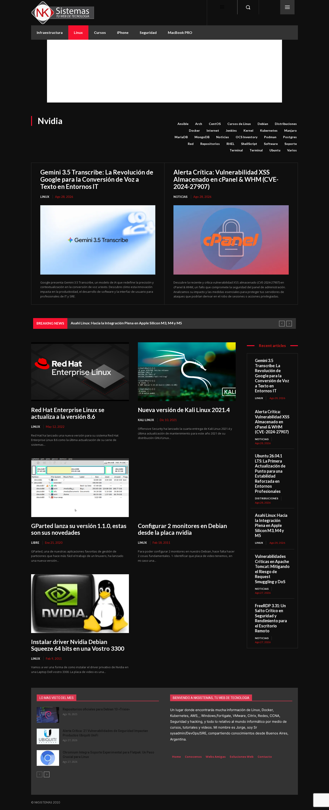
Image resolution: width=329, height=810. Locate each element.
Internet (213, 130)
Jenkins (231, 130)
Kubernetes (269, 130)
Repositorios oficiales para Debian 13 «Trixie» (96, 709)
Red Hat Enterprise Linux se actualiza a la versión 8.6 (67, 413)
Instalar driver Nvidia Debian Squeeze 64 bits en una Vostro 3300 (77, 645)
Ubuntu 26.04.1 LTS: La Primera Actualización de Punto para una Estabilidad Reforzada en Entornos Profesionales (270, 473)
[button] (248, 7)
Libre (35, 542)
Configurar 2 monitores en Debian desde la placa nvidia (182, 529)
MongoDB (201, 137)
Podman (270, 137)
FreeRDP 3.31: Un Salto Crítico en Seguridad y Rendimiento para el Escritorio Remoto (271, 618)
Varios (292, 150)
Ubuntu (274, 150)
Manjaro (290, 130)
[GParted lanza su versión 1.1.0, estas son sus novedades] (80, 487)
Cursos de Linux (239, 124)
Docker (194, 130)
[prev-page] (39, 774)
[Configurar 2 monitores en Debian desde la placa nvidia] (187, 487)
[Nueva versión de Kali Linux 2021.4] (187, 371)
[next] (289, 323)
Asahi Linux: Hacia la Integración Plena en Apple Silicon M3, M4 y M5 (126, 323)
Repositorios (210, 144)
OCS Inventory (246, 137)
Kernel (248, 130)
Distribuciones (286, 124)
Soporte (290, 144)
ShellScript (249, 144)
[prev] (282, 323)
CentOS (215, 124)
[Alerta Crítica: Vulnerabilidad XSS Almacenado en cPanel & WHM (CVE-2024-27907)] (231, 240)
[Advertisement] (164, 71)
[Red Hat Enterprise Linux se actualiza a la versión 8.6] (80, 371)
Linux (44, 197)
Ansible (182, 124)
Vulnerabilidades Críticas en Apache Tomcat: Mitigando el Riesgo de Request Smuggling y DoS (272, 569)
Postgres (290, 137)
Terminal (236, 150)
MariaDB (181, 137)
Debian (263, 124)
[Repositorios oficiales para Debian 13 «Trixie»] (48, 715)
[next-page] (46, 774)
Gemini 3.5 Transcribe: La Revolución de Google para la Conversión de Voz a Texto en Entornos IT (96, 179)
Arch (198, 124)
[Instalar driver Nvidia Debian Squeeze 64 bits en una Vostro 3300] (80, 603)
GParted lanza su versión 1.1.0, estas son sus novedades (78, 529)
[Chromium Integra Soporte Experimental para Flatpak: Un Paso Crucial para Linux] (48, 758)
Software (271, 144)
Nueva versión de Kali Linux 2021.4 (184, 409)
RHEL (230, 144)
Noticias (222, 137)
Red (191, 144)
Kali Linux (146, 420)
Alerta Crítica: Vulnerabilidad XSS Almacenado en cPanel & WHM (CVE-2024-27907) (225, 179)
